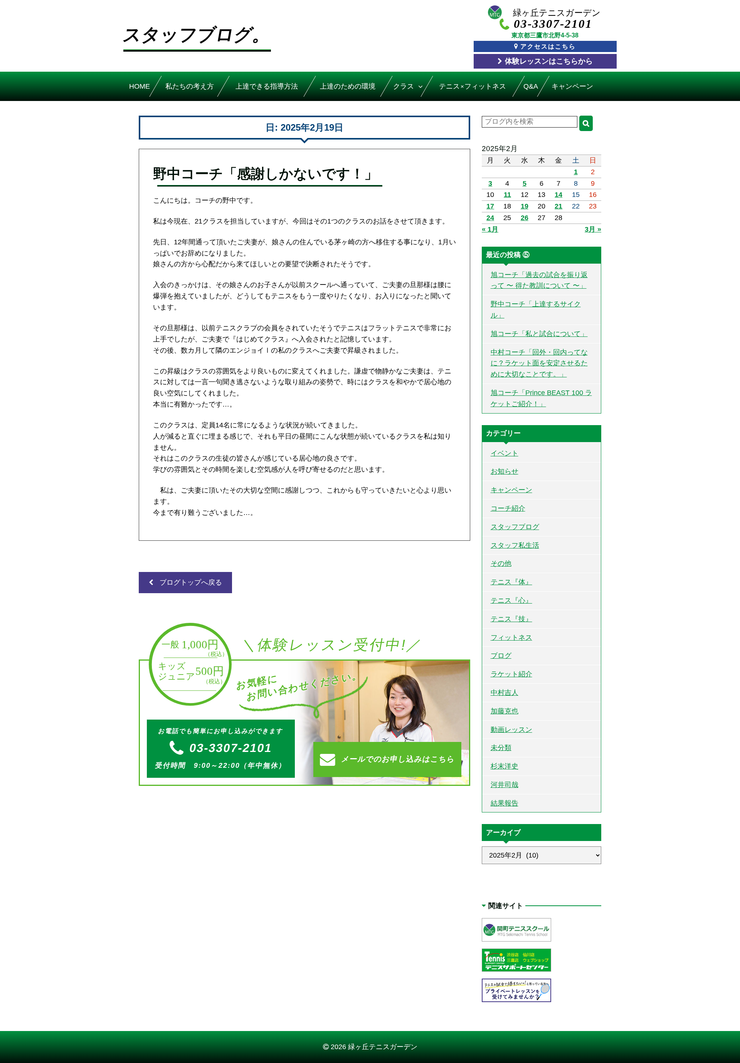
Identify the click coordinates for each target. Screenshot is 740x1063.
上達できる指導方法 (266, 86)
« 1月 (490, 229)
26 (524, 218)
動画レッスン (511, 729)
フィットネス (511, 637)
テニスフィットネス (472, 86)
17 (490, 206)
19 (524, 206)
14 (558, 194)
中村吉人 (504, 692)
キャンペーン (573, 86)
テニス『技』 (511, 619)
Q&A (530, 86)
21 (558, 206)
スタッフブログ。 (196, 35)
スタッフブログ (515, 527)
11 (507, 194)
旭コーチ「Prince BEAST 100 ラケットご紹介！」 (541, 398)
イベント (504, 453)
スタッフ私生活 (515, 545)
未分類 (501, 748)
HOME (139, 86)
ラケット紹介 (511, 674)
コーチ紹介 (508, 508)
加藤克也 (504, 711)
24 (490, 218)
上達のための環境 (347, 86)
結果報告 (504, 803)
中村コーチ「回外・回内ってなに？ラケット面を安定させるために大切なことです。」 (539, 363)
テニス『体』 (511, 582)
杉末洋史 (504, 766)
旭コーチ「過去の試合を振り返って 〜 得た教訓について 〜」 (539, 280)
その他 (501, 563)
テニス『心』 (511, 600)
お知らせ (504, 471)
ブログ (501, 655)
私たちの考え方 (189, 86)
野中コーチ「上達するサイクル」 (536, 309)
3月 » (593, 229)
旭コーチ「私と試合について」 (539, 334)
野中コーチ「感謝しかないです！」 (265, 174)
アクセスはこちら (548, 46)
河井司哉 (504, 785)
